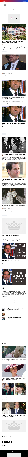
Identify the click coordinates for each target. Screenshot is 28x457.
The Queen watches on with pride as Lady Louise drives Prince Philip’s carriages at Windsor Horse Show (13, 397)
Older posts (14, 300)
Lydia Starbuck (5, 73)
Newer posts (14, 302)
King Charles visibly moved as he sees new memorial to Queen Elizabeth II (13, 434)
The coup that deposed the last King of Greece (10, 235)
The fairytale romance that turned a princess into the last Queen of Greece (13, 206)
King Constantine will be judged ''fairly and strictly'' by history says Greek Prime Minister (13, 98)
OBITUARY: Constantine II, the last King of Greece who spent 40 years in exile (14, 261)
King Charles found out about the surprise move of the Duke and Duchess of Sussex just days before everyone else (16, 313)
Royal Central (5, 263)
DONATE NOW (24, 1)
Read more (4, 51)
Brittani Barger (5, 155)
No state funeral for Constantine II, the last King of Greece (13, 124)
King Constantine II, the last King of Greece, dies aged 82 (13, 287)
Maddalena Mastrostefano (5, 99)
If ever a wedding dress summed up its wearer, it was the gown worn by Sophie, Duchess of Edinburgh (13, 379)
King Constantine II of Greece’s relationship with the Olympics (13, 154)
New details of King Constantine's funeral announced (12, 72)
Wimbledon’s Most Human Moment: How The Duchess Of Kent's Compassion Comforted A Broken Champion (14, 360)
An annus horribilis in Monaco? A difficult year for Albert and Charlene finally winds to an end (13, 416)
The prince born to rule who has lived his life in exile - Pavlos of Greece (14, 180)
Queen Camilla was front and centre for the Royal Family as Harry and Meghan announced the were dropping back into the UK (15, 309)
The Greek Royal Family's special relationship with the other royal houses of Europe (14, 41)
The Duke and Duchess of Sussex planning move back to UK (14, 317)
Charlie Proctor (5, 399)
